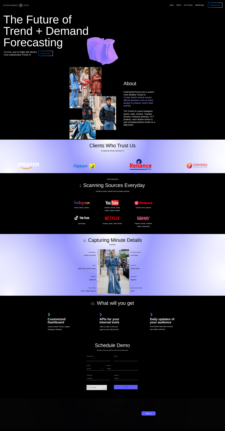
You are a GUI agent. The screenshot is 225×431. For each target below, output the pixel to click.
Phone (108, 365)
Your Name (90, 356)
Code (88, 365)
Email (115, 356)
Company (89, 375)
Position (116, 375)
